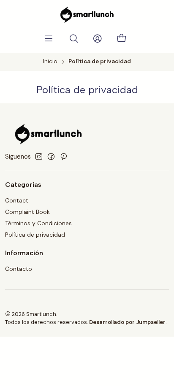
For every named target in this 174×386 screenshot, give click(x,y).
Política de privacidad (35, 234)
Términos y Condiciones (38, 223)
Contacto (18, 269)
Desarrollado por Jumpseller (127, 322)
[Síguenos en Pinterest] (63, 156)
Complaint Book (27, 212)
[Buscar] (74, 38)
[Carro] (121, 38)
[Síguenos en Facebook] (51, 156)
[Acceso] (97, 38)
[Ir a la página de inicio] (87, 14)
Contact (16, 200)
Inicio (50, 62)
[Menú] (48, 38)
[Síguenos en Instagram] (39, 156)
